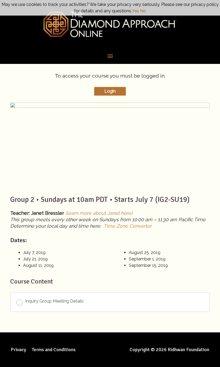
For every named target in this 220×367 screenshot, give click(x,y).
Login (110, 91)
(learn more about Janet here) (99, 213)
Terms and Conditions (54, 350)
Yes (135, 10)
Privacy (18, 350)
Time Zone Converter (128, 226)
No (143, 10)
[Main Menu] (110, 56)
